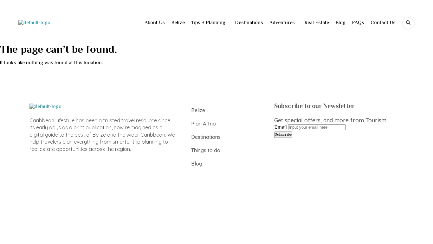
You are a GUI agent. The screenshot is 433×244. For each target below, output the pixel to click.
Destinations (249, 23)
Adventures (282, 23)
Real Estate (316, 23)
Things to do (205, 150)
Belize (178, 23)
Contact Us (383, 23)
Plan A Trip (203, 123)
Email (280, 128)
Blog (340, 23)
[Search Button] (408, 23)
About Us (155, 23)
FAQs (358, 23)
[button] (210, 23)
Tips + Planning (208, 23)
